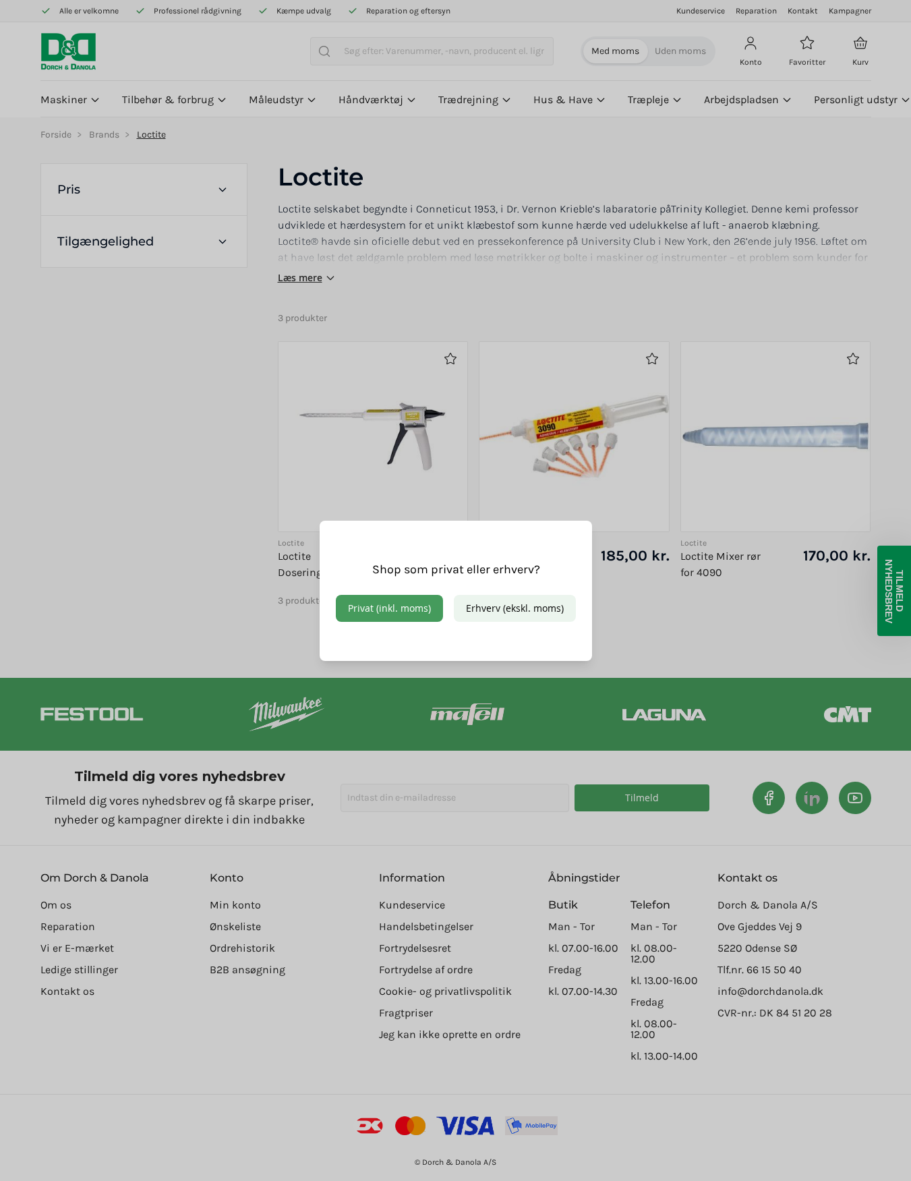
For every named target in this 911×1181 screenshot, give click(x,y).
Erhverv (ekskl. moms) (515, 608)
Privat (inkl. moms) (389, 608)
